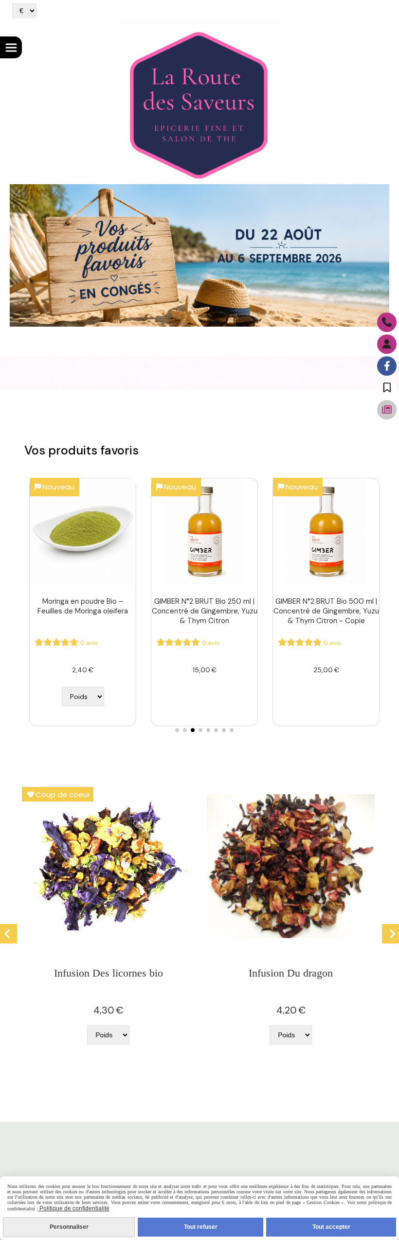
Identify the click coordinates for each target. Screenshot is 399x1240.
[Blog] (387, 409)
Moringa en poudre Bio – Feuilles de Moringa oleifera (82, 606)
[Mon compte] (387, 344)
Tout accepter (331, 1226)
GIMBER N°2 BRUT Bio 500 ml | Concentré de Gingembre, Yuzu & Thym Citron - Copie (326, 611)
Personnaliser (69, 1226)
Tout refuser (201, 1226)
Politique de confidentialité (73, 1208)
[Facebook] (387, 366)
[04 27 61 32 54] (387, 322)
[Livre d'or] (387, 388)
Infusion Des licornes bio (108, 973)
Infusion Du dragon (291, 973)
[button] (177, 730)
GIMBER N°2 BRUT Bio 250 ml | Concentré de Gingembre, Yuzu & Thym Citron (204, 611)
